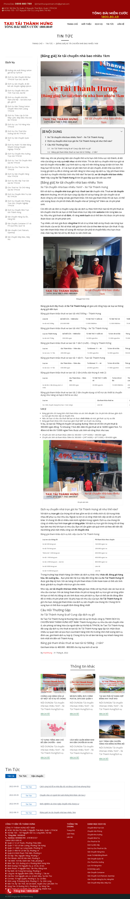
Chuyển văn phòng (94, 831)
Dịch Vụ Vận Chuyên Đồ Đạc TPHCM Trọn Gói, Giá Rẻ (19, 78)
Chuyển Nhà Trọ (93, 838)
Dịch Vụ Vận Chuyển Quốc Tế (18, 139)
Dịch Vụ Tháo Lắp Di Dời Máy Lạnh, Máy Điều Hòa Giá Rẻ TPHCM (20, 117)
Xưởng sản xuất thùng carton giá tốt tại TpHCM (19, 71)
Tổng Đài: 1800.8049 (26, 891)
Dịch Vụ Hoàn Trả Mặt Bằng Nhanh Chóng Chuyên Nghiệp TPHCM (19, 146)
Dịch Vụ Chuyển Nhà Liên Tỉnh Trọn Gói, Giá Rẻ (18, 91)
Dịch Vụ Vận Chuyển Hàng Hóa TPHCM (18, 175)
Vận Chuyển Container (96, 872)
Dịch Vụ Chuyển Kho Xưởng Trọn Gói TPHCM (19, 155)
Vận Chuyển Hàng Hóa (96, 852)
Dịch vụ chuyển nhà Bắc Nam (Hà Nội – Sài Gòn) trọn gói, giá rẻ (19, 99)
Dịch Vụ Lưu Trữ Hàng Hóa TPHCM (19, 125)
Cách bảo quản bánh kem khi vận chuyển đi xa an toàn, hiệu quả (82, 742)
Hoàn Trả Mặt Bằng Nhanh (97, 855)
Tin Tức (110, 24)
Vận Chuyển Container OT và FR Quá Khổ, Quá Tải (19, 224)
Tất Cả (10, 775)
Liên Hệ (120, 24)
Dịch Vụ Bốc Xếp (93, 845)
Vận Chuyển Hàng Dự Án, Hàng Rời (18, 218)
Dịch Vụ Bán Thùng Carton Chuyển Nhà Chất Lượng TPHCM (19, 108)
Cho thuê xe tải (93, 841)
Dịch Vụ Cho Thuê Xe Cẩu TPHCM (18, 168)
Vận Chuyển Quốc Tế (95, 858)
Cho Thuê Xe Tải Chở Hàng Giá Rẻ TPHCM (19, 188)
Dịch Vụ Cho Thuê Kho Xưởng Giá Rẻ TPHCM (17, 132)
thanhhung (47, 653)
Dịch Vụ (99, 24)
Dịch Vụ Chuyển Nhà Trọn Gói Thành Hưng (18, 211)
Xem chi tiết (45, 714)
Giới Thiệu (86, 24)
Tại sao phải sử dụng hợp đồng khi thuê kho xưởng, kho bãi (111, 698)
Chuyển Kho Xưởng (94, 834)
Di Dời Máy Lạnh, (93, 869)
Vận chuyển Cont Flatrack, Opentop (18, 231)
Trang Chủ (72, 24)
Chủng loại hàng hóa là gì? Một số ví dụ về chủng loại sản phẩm (53, 698)
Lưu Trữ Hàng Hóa (94, 865)
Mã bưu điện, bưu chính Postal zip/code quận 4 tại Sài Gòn (81, 698)
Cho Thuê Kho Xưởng (95, 862)
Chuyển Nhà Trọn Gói (95, 828)
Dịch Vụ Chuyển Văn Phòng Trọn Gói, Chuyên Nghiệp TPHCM (19, 203)
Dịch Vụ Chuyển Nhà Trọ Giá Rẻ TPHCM (19, 195)
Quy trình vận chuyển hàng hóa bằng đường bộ (111, 742)
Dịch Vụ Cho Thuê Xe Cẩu (97, 848)
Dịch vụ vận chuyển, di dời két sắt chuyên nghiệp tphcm (19, 85)
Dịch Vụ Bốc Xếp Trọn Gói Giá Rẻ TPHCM (18, 181)
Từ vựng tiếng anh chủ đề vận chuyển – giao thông (52, 742)
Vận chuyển (37, 775)
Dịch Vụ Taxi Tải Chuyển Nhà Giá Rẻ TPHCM (20, 161)
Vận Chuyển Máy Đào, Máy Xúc (19, 238)
